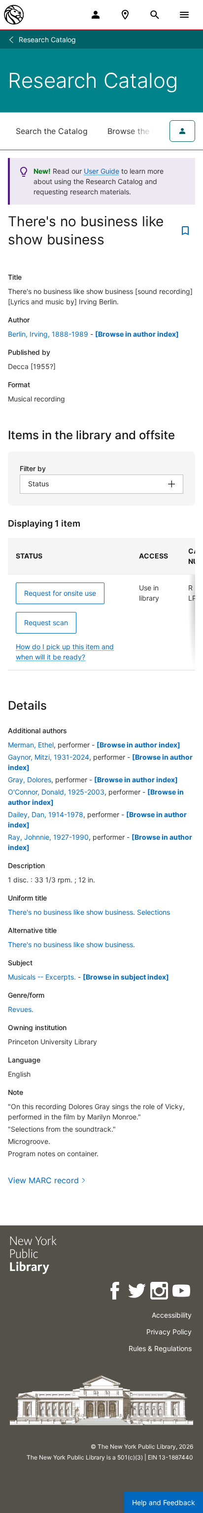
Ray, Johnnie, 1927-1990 (48, 837)
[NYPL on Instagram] (159, 1292)
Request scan (46, 622)
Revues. (21, 1009)
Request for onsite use (60, 593)
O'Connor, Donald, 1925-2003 (56, 792)
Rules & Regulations (160, 1348)
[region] (101, 604)
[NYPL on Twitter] (137, 1292)
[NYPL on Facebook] (115, 1292)
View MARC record (43, 1180)
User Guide (101, 171)
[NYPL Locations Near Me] (125, 14)
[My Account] (95, 14)
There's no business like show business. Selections (89, 912)
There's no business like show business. (71, 944)
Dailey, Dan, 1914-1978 (45, 814)
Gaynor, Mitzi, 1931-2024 (48, 757)
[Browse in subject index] (126, 977)
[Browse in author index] (137, 334)
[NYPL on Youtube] (182, 1292)
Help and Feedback (163, 1502)
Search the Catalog (52, 131)
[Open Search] (154, 14)
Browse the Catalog (144, 131)
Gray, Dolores (29, 779)
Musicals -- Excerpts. (42, 977)
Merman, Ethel (31, 745)
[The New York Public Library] (14, 15)
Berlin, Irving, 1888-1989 (48, 334)
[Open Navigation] (184, 14)
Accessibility (172, 1315)
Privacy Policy (169, 1331)
